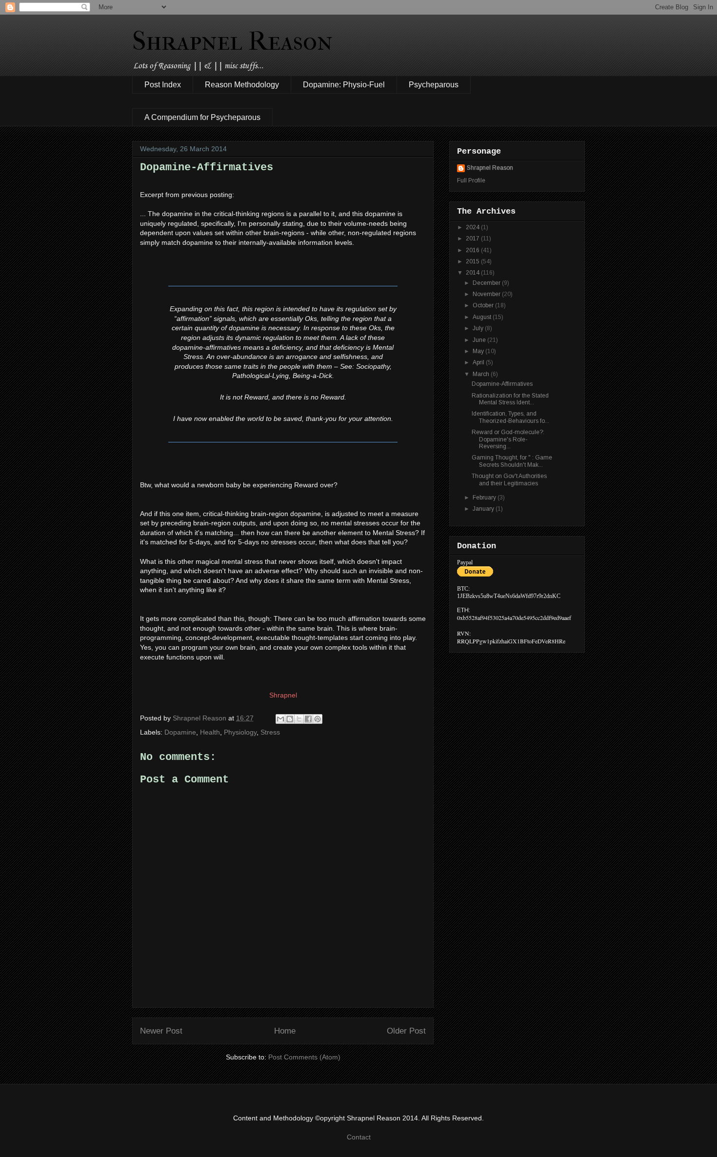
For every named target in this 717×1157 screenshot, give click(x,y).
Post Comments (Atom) (304, 1057)
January (484, 508)
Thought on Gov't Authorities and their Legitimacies (509, 479)
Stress (270, 732)
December (487, 282)
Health (210, 732)
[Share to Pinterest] (317, 719)
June (480, 340)
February (485, 497)
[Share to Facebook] (308, 719)
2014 (473, 272)
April (479, 362)
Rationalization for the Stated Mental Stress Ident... (510, 399)
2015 (473, 261)
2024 (473, 227)
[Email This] (280, 719)
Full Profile (471, 180)
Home (285, 1031)
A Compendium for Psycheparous (202, 117)
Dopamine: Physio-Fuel (344, 84)
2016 (473, 250)
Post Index (162, 84)
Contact (359, 1137)
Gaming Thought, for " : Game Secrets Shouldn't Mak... (512, 461)
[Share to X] (299, 719)
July (479, 328)
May (479, 351)
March (482, 374)
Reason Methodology (242, 84)
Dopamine (180, 732)
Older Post (406, 1031)
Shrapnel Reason (232, 41)
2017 (473, 238)
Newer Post (161, 1031)
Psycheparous (433, 84)
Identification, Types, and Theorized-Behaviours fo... (510, 417)
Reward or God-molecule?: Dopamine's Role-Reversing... (508, 439)
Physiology (240, 732)
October (484, 305)
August (483, 317)
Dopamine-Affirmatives (502, 383)
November (487, 294)
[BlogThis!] (290, 719)
